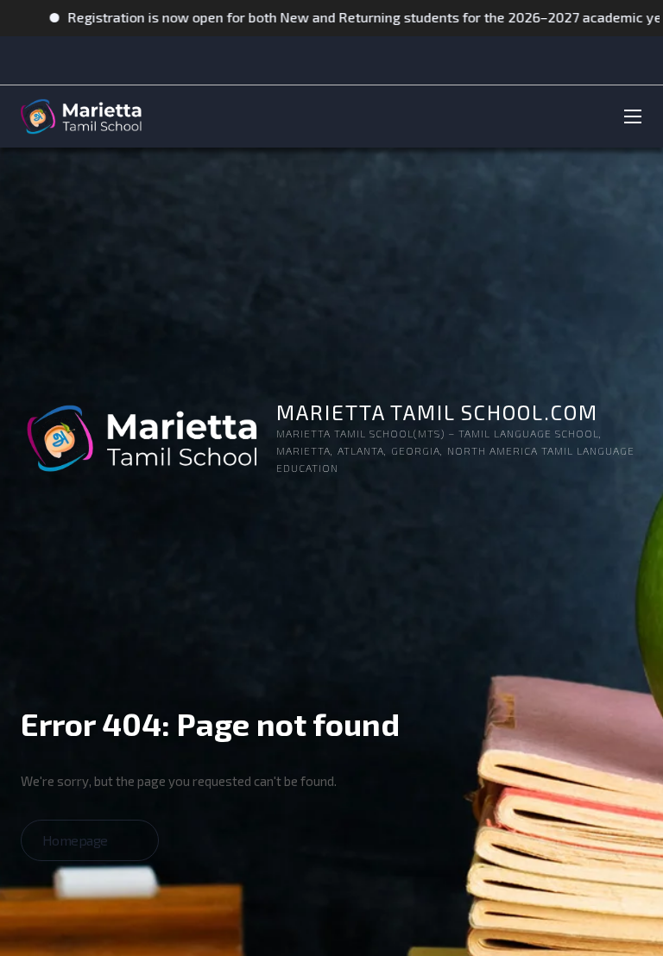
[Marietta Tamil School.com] (79, 116)
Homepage (76, 840)
